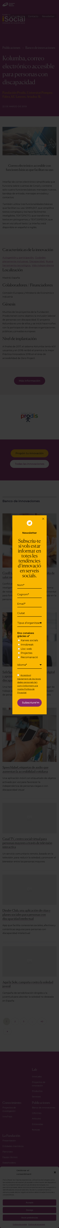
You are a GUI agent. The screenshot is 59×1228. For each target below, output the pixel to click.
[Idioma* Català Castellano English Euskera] (29, 665)
